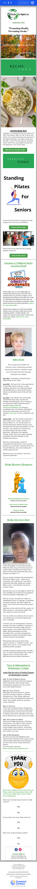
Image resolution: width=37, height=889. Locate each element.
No (18, 812)
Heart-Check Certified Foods (18, 504)
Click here (13, 413)
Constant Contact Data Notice (23, 874)
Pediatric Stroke (18, 510)
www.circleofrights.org (18, 856)
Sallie (16, 405)
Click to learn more (19, 255)
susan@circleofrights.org (19, 858)
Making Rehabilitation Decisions (18, 499)
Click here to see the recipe (15, 150)
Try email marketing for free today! (18, 886)
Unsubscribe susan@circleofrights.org (18, 872)
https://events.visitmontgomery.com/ (15, 748)
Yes (18, 807)
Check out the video (18, 227)
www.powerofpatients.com (12, 407)
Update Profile (10, 874)
